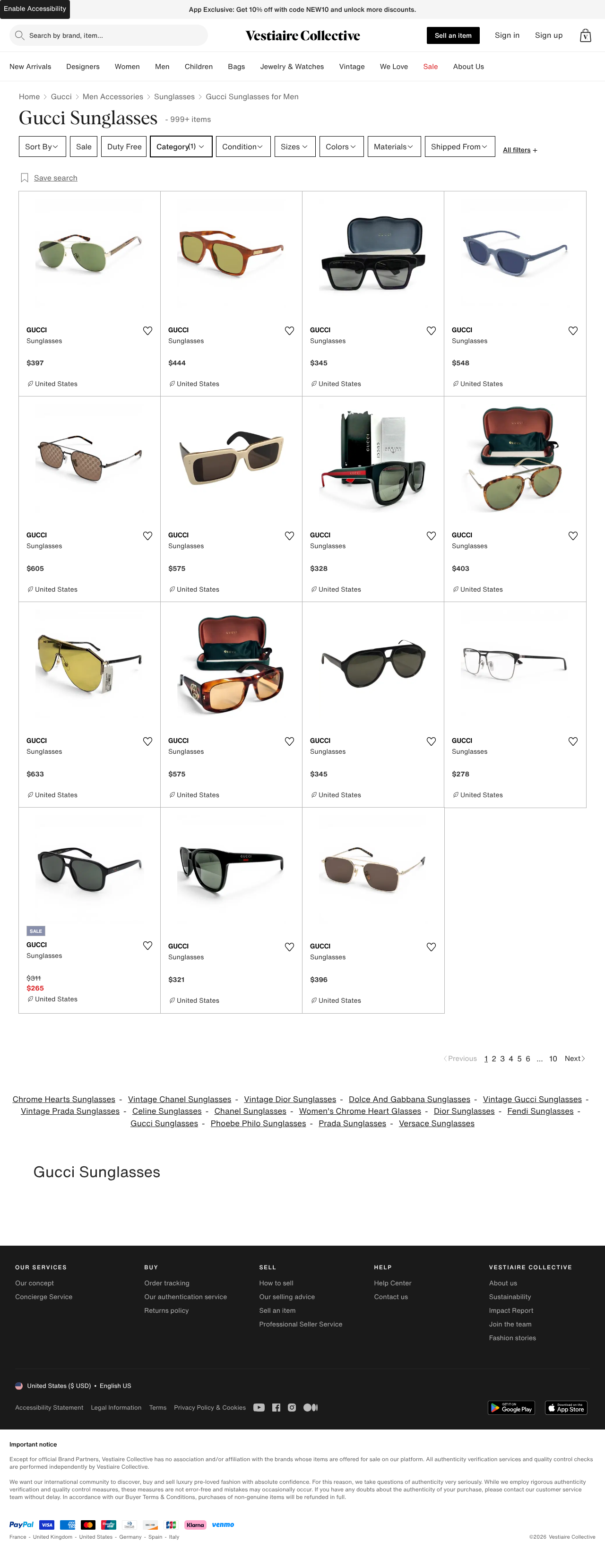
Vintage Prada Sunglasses (70, 1111)
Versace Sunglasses (437, 1123)
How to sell (276, 1283)
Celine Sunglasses (167, 1111)
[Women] (147, 66)
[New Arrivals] (58, 66)
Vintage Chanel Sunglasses (180, 1099)
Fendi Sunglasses (541, 1111)
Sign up (549, 35)
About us (503, 1283)
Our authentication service (185, 1297)
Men (162, 66)
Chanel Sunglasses (250, 1111)
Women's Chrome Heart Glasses (360, 1111)
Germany (130, 1537)
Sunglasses (174, 96)
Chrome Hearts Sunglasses (63, 1099)
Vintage (351, 66)
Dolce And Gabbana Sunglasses (409, 1099)
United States (96, 1537)
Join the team (510, 1324)
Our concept (34, 1283)
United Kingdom (53, 1537)
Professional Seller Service (300, 1324)
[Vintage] (372, 66)
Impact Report (511, 1311)
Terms (157, 1407)
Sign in (507, 35)
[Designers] (107, 66)
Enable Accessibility (35, 9)
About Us (468, 66)
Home (29, 96)
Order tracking (167, 1283)
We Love (394, 66)
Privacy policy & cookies (210, 1407)
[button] (585, 35)
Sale (431, 66)
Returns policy (166, 1311)
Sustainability (510, 1297)
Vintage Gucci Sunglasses (532, 1099)
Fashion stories (512, 1338)
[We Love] (416, 66)
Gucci (61, 96)
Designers (83, 66)
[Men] (177, 66)
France (17, 1537)
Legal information (116, 1407)
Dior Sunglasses (464, 1111)
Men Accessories (113, 96)
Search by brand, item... (66, 35)
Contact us (391, 1297)
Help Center (393, 1283)
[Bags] (252, 66)
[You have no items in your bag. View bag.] (585, 35)
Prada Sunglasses (352, 1123)
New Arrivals (30, 66)
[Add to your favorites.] (147, 330)
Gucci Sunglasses (164, 1123)
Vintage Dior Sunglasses (290, 1099)
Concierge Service (43, 1297)
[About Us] (491, 66)
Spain (155, 1537)
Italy (174, 1537)
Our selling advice (287, 1297)
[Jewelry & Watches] (331, 66)
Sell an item (453, 35)
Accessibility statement (49, 1407)
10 (553, 1058)
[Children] (220, 66)
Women (127, 66)
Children (199, 66)
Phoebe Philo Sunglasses (258, 1123)
